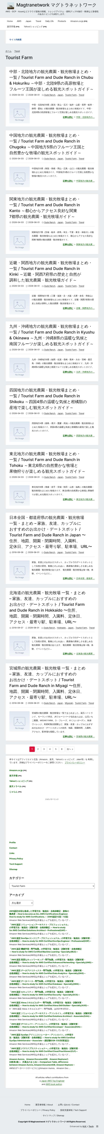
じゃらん (15, 792)
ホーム (8, 51)
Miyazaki (69, 703)
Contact (13, 848)
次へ (69, 749)
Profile (12, 842)
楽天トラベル (17, 786)
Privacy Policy (16, 858)
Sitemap (13, 869)
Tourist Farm (71, 95)
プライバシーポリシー (75, 762)
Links (11, 853)
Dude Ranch (49, 95)
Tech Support (15, 864)
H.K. (85, 1126)
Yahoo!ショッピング (35, 26)
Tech (91, 1126)
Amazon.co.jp (78, 21)
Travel (17, 51)
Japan (60, 95)
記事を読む (79, 117)
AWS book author (54, 1084)
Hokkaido (61, 628)
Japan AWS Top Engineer (52, 1081)
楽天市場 (13, 26)
